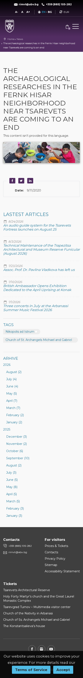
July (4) (11, 379)
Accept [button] (63, 670)
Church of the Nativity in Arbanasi (28, 613)
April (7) (11, 401)
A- (16, 12)
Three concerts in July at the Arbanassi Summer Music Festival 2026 (35, 308)
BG (50, 12)
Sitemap (51, 565)
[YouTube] (51, 649)
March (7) (13, 408)
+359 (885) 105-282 (20, 545)
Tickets (10, 584)
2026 (6, 365)
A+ (28, 12)
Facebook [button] (12, 180)
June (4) (12, 386)
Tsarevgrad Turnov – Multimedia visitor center (36, 607)
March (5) (13, 501)
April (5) (11, 494)
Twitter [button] (21, 180)
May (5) (11, 393)
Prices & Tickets (56, 546)
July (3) (11, 472)
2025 (6, 429)
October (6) (14, 451)
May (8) (11, 487)
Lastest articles (26, 214)
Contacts (51, 552)
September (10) (17, 458)
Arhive (10, 358)
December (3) (16, 437)
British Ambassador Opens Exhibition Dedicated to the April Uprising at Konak (37, 288)
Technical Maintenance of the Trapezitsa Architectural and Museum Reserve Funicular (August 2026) (41, 249)
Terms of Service (31, 670)
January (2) (14, 422)
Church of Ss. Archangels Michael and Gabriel (36, 620)
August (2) (13, 372)
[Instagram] (41, 649)
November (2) (16, 444)
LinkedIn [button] (30, 180)
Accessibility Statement (62, 571)
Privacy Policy (55, 558)
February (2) (15, 415)
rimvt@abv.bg (18, 552)
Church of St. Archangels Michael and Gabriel (39, 340)
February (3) (15, 508)
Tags (8, 325)
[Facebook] (32, 649)
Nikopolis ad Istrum (20, 332)
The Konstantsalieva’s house (24, 626)
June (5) (12, 480)
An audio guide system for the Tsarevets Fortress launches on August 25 (37, 227)
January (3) (14, 516)
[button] (75, 27)
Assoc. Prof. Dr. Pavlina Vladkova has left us (39, 270)
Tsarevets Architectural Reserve (26, 590)
